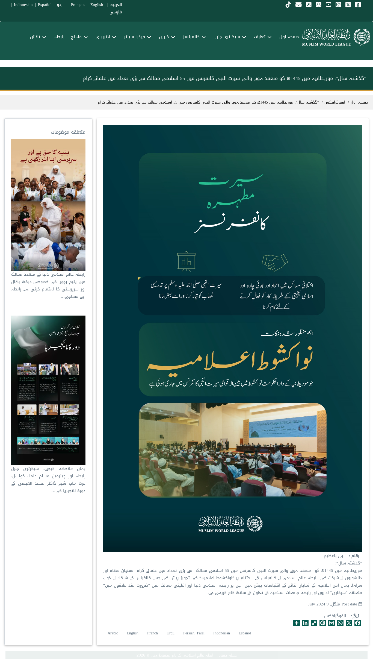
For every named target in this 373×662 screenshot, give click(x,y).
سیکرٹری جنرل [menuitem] (227, 37)
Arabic (113, 633)
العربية (116, 4)
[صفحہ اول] (336, 37)
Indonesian (23, 4)
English (132, 633)
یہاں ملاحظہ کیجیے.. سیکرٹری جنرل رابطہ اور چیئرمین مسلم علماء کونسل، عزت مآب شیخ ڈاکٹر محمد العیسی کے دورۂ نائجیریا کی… (48, 480)
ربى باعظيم (334, 556)
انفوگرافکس (335, 616)
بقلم (354, 556)
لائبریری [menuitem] (103, 37)
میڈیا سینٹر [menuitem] (134, 37)
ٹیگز (355, 616)
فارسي (115, 12)
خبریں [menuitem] (164, 37)
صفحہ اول (359, 102)
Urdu (170, 633)
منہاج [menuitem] (76, 37)
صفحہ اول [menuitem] (289, 37)
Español (45, 4)
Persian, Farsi (194, 633)
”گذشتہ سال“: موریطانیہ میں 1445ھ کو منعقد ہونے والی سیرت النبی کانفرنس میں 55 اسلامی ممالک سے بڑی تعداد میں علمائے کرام (208, 102)
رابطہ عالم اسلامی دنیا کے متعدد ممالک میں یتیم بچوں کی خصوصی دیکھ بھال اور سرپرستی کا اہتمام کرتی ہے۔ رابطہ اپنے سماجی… (48, 285)
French (152, 633)
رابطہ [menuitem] (59, 37)
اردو (60, 4)
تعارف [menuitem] (259, 37)
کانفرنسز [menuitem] (191, 37)
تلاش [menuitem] (35, 37)
